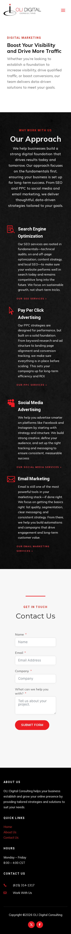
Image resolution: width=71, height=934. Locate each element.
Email (19, 653)
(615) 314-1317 (24, 885)
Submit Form (32, 725)
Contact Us (11, 837)
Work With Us (22, 893)
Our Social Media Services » (40, 467)
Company (22, 671)
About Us (10, 832)
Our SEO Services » (32, 298)
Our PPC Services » (32, 384)
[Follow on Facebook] (39, 924)
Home (8, 827)
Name (19, 634)
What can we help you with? (31, 691)
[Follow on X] (31, 924)
